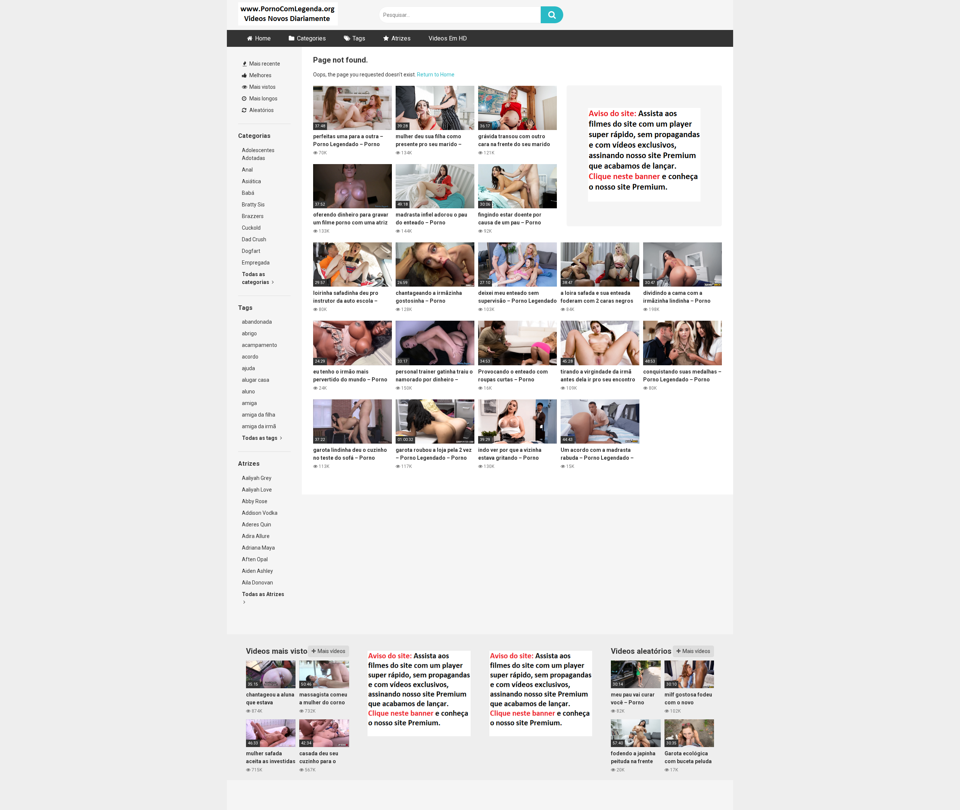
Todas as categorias (256, 278)
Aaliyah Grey (257, 478)
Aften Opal (255, 559)
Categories (311, 38)
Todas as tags (260, 438)
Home (263, 38)
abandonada (257, 322)
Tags (358, 38)
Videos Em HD (448, 38)
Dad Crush (254, 239)
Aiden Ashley (257, 571)
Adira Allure (256, 536)
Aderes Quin (256, 525)
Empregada (256, 263)
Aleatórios (261, 110)
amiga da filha (258, 415)
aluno (248, 392)
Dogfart (251, 251)
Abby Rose (254, 501)
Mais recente (264, 64)
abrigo (249, 333)
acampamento (259, 345)
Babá (248, 193)
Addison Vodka (260, 513)
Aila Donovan (257, 583)
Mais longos (263, 99)
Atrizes (401, 38)
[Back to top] (935, 787)
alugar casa (255, 380)
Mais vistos (262, 87)
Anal (247, 170)
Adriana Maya (258, 548)
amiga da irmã (259, 426)
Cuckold (251, 228)
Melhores (260, 75)
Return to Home (435, 75)
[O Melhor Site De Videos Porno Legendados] (288, 15)
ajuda (248, 368)
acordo (250, 357)
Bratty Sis (253, 205)
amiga (249, 403)
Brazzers (253, 216)
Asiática (251, 181)
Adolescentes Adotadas (258, 154)
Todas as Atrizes (263, 594)
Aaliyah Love (257, 490)
